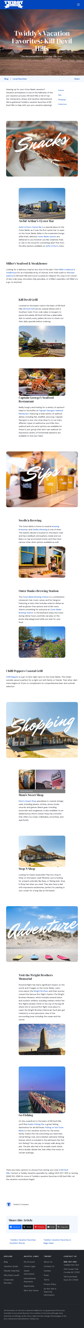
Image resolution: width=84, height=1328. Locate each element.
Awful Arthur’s (52, 246)
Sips (59, 95)
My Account (29, 1262)
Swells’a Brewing (39, 529)
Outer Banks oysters (47, 236)
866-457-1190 (70, 1262)
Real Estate (29, 1286)
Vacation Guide (11, 1266)
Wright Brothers (41, 991)
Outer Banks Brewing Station (36, 597)
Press (46, 1275)
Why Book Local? (11, 1275)
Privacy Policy (50, 1284)
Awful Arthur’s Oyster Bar (30, 227)
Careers (47, 1270)
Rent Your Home (31, 1290)
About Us (48, 1262)
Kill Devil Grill (29, 309)
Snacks (61, 90)
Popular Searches (12, 1270)
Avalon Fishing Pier (36, 1124)
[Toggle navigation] (78, 4)
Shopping (62, 99)
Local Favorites (20, 79)
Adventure (62, 104)
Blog (6, 79)
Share (77, 79)
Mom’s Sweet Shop (27, 801)
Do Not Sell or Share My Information (50, 1291)
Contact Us (49, 1266)
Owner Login (29, 1266)
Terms (46, 1279)
